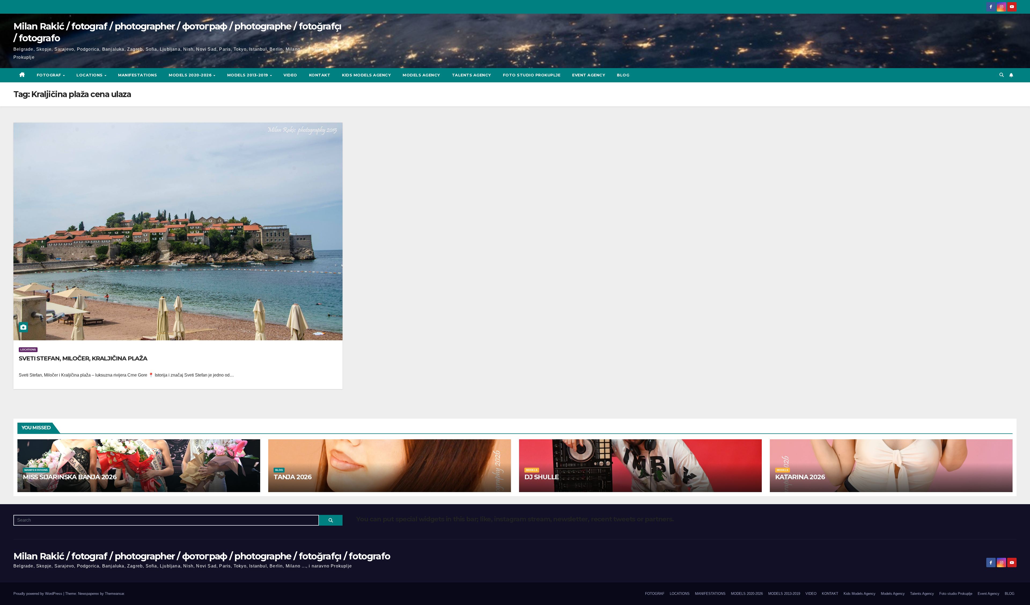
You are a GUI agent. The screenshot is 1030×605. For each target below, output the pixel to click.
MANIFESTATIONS (137, 75)
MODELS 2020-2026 (191, 75)
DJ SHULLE (541, 477)
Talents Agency (471, 75)
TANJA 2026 (292, 477)
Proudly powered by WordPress (38, 594)
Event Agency (588, 75)
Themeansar (114, 594)
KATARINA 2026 (800, 477)
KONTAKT (319, 75)
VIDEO (290, 75)
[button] (1001, 75)
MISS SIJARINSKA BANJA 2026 (69, 477)
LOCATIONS (90, 75)
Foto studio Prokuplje (532, 75)
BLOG (623, 75)
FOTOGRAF (49, 75)
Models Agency (421, 75)
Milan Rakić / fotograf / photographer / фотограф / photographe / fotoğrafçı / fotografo (201, 556)
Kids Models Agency (366, 75)
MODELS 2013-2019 (248, 75)
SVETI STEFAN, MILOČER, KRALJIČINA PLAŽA (83, 358)
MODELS (532, 469)
